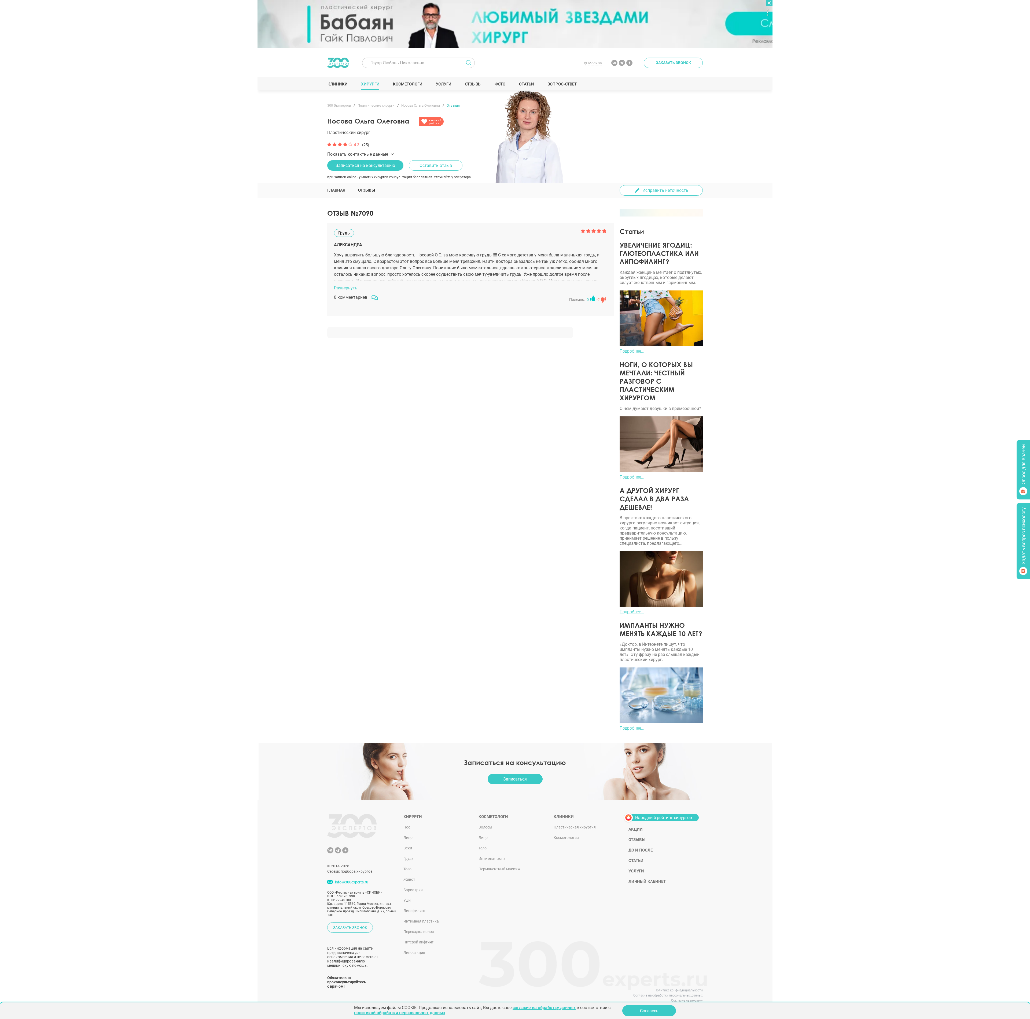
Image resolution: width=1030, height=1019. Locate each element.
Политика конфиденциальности (679, 990)
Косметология (566, 837)
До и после (640, 850)
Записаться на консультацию (365, 165)
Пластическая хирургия (575, 827)
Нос (406, 827)
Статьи (526, 84)
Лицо (408, 837)
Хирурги (370, 84)
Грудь (408, 858)
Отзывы (473, 84)
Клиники (337, 84)
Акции (635, 829)
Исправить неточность (665, 190)
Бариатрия (413, 890)
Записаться (515, 779)
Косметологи (407, 84)
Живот (409, 879)
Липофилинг (414, 911)
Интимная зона (492, 858)
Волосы (485, 827)
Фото (500, 84)
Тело (407, 869)
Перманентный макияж (499, 869)
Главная (336, 190)
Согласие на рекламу (687, 1000)
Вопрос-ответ (561, 84)
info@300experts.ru (351, 882)
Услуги (443, 84)
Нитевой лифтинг (418, 942)
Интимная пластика (421, 921)
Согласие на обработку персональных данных (668, 995)
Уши (407, 900)
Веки (407, 848)
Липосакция (414, 952)
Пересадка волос (418, 932)
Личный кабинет (647, 881)
